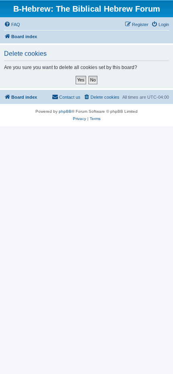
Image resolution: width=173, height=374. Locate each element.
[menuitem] (12, 24)
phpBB (65, 111)
